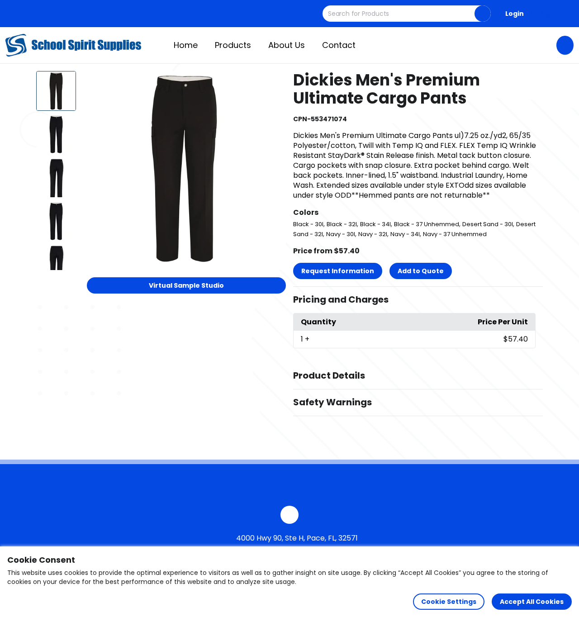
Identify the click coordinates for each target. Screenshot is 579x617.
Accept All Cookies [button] (532, 601)
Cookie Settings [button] (448, 601)
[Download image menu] (274, 83)
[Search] (483, 13)
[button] (418, 300)
